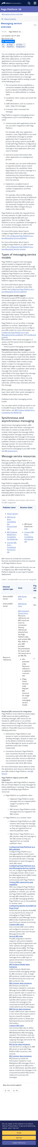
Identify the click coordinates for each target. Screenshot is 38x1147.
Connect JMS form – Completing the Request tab (29, 537)
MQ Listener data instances (20, 1056)
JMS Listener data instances (20, 983)
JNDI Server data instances (20, 1009)
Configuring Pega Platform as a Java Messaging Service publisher (17, 237)
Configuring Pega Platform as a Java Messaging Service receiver (17, 248)
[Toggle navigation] (35, 3)
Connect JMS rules (16, 924)
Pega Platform (10, 45)
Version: (4, 32)
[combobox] (15, 32)
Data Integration (20, 45)
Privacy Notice (13, 1126)
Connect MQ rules (16, 1025)
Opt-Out (19, 1138)
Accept (19, 1133)
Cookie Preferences (19, 1143)
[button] (19, 19)
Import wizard (12, 514)
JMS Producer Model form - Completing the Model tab (18, 411)
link (25, 529)
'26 (3, 46)
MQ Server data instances (19, 1044)
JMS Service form (11, 451)
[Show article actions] (35, 25)
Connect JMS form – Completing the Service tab (12, 547)
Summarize (9, 41)
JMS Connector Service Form (23, 612)
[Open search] (29, 3)
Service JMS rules (16, 936)
